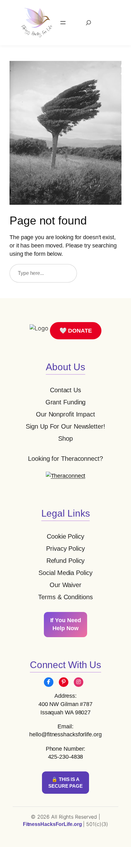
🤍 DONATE (75, 330)
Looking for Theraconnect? (65, 458)
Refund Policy (65, 560)
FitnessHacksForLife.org (53, 824)
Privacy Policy (65, 548)
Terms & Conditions (65, 596)
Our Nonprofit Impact (65, 414)
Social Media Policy (65, 572)
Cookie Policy (65, 536)
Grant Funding (65, 402)
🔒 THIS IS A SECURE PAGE (65, 783)
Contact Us (65, 390)
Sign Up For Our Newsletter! (65, 426)
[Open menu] (63, 22)
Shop (65, 438)
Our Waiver (65, 584)
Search (102, 273)
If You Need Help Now (65, 624)
